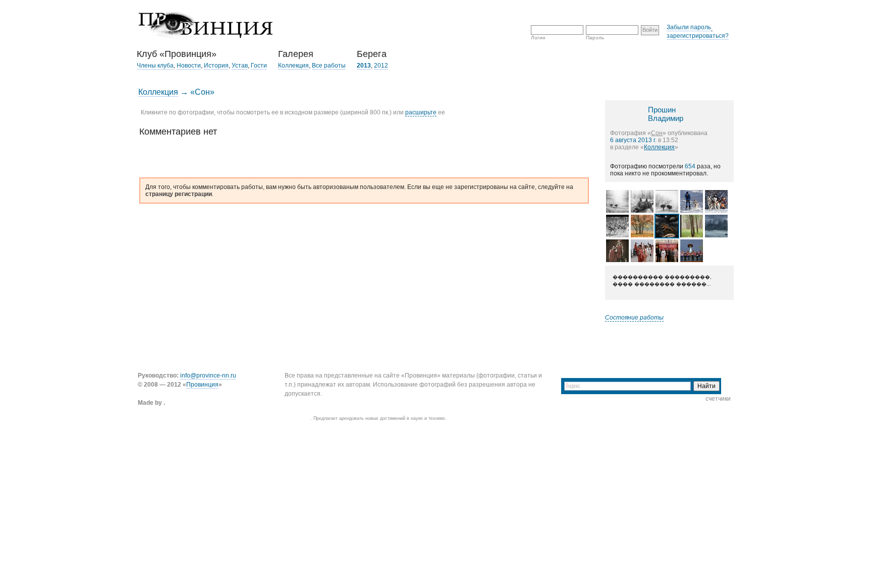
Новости (189, 65)
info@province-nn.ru (208, 375)
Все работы (329, 65)
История (216, 65)
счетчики (718, 398)
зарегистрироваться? (698, 35)
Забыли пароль (689, 27)
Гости (259, 65)
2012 (381, 65)
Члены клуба (155, 65)
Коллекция (293, 65)
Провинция (202, 384)
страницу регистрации (178, 194)
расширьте (421, 112)
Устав (240, 65)
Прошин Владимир (665, 113)
